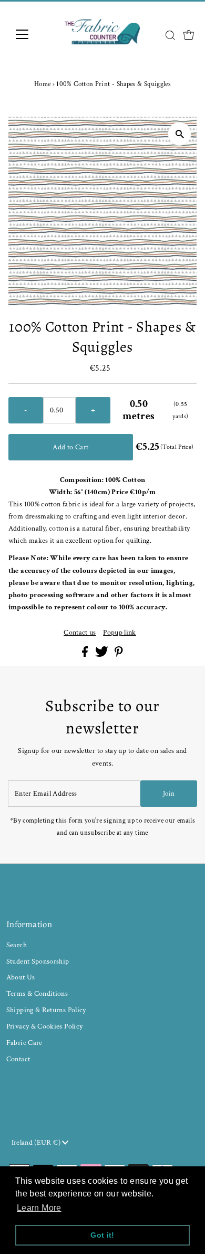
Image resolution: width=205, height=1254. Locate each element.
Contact (18, 1059)
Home (42, 84)
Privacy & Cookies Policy (44, 1026)
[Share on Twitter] (102, 654)
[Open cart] (188, 34)
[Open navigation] (30, 34)
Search (16, 945)
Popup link (119, 632)
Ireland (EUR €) (37, 1142)
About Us (20, 977)
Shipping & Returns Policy (46, 1010)
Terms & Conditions (37, 993)
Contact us (80, 632)
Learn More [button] (39, 1207)
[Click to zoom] (179, 134)
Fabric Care (24, 1043)
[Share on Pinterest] (119, 654)
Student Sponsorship (37, 961)
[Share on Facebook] (85, 654)
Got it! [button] (102, 1235)
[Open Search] (170, 35)
